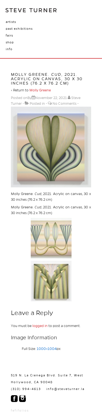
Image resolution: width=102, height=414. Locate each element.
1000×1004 (47, 349)
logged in (40, 326)
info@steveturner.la (65, 389)
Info (9, 49)
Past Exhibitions (19, 28)
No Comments (64, 104)
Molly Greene (40, 90)
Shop (10, 42)
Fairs (9, 35)
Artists (11, 21)
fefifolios (20, 410)
